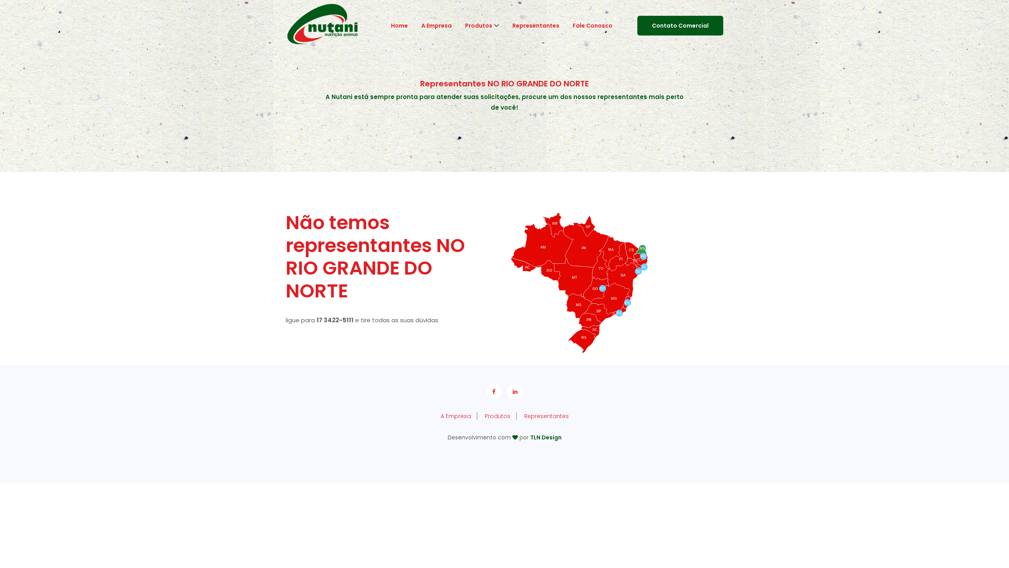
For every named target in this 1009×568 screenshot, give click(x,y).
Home (399, 26)
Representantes (535, 26)
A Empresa (436, 26)
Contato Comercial (680, 26)
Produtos (478, 26)
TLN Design (546, 437)
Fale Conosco (592, 26)
